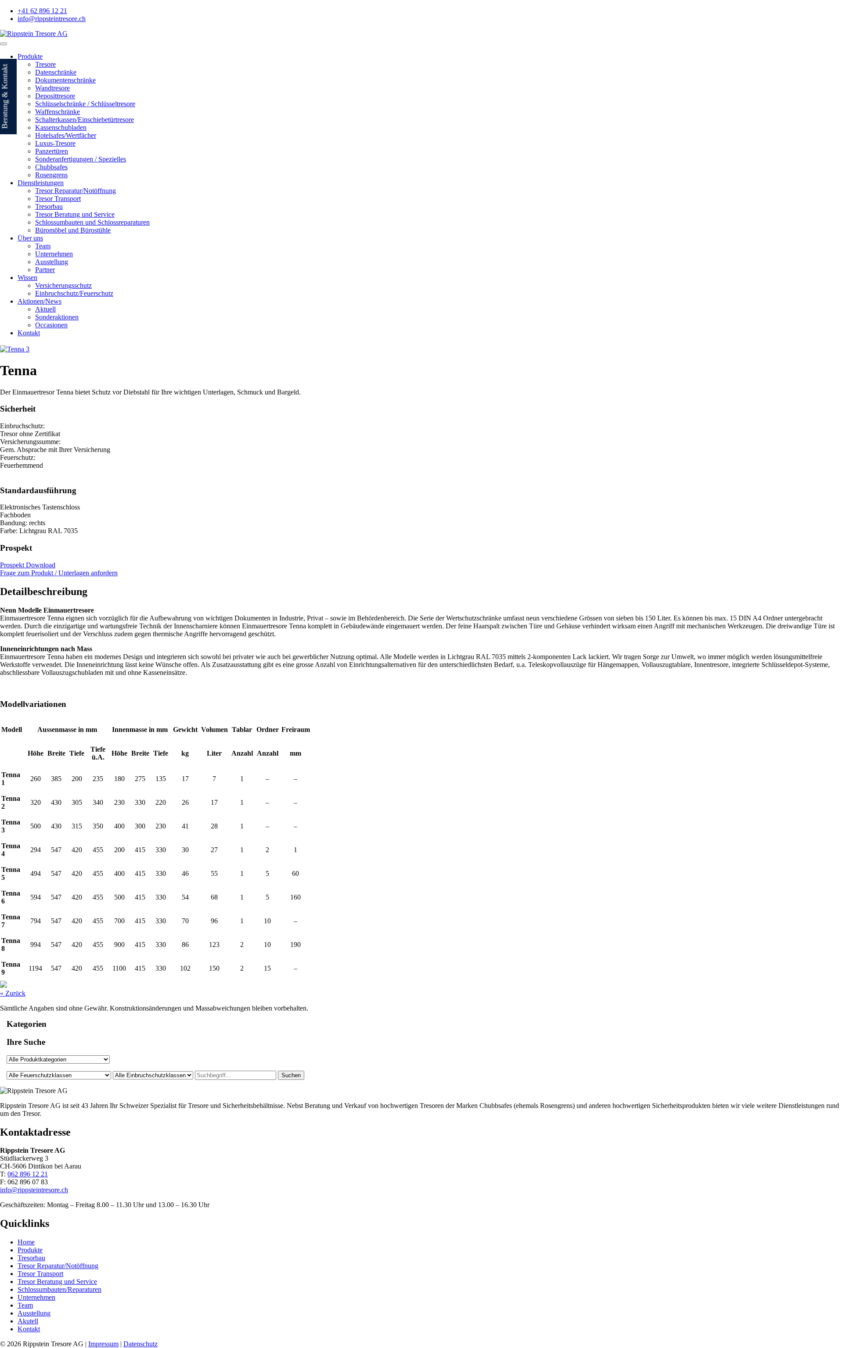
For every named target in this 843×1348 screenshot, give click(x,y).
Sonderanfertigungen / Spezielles (80, 159)
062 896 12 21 (27, 1174)
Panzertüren (51, 151)
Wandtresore (52, 88)
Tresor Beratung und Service (75, 214)
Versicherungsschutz (63, 285)
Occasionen (51, 325)
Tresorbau (49, 206)
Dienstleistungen (41, 182)
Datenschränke (55, 72)
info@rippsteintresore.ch (34, 1190)
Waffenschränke (57, 111)
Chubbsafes (51, 167)
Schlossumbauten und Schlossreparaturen (92, 222)
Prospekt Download (27, 565)
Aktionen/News (39, 301)
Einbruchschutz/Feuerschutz (74, 293)
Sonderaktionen (57, 317)
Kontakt (29, 333)
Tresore (45, 64)
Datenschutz (140, 1344)
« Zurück (12, 993)
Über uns (30, 238)
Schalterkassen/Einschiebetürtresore (84, 119)
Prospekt (16, 547)
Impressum (103, 1344)
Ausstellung (51, 261)
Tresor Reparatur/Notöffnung (75, 190)
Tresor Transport (58, 198)
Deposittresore (55, 96)
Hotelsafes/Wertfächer (65, 135)
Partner (45, 269)
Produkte (30, 56)
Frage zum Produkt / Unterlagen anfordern (59, 573)
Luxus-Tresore (55, 143)
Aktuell (45, 309)
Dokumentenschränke (65, 80)
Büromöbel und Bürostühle (73, 230)
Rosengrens (51, 175)
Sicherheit (18, 408)
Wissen (27, 277)
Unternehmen (54, 254)
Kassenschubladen (60, 127)
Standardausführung (38, 490)
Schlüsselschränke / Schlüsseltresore (85, 104)
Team (42, 246)
